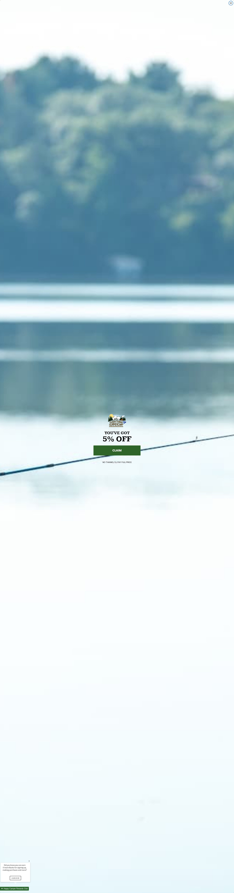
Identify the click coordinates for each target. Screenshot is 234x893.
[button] (18, 889)
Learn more (15, 878)
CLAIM (117, 450)
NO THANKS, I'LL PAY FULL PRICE (117, 462)
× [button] (29, 861)
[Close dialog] (231, 3)
